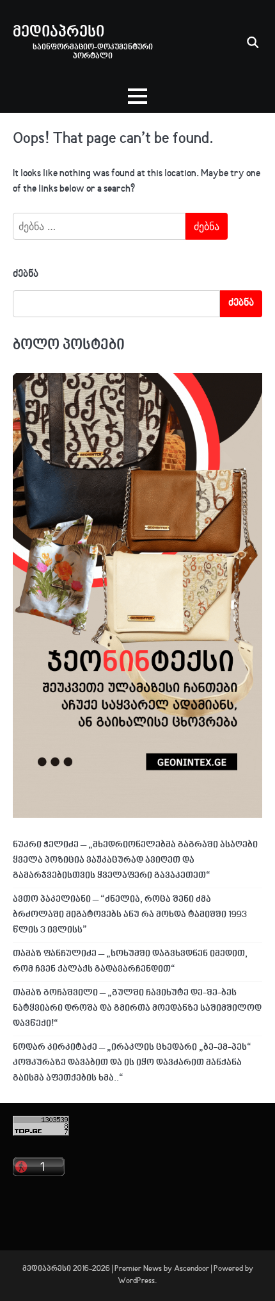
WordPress (136, 1281)
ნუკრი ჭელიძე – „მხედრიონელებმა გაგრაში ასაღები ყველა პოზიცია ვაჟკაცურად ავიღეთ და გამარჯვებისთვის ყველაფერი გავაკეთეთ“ (135, 860)
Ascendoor (191, 1268)
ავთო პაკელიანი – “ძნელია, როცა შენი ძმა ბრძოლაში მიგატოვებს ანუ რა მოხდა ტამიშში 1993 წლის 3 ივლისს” (130, 915)
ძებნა (25, 274)
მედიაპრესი (58, 32)
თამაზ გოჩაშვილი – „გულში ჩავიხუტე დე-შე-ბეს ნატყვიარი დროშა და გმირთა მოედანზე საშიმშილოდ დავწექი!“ (137, 1008)
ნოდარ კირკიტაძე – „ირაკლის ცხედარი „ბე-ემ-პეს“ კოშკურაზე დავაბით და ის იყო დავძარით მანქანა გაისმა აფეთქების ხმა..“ (132, 1063)
